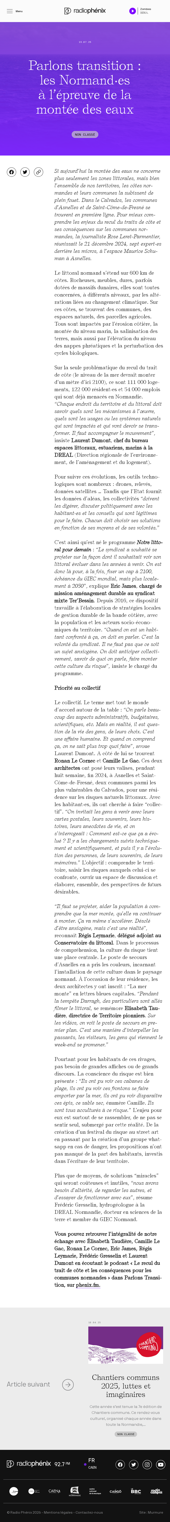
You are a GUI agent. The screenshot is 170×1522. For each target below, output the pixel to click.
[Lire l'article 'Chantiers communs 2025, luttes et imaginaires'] (125, 1345)
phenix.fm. (88, 1285)
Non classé (85, 134)
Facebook (11, 172)
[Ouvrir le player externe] (161, 9)
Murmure (155, 1512)
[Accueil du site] (85, 11)
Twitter (25, 172)
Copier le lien (38, 172)
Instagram (147, 1464)
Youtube (160, 1464)
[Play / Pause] (132, 11)
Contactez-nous (89, 1512)
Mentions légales (58, 1512)
